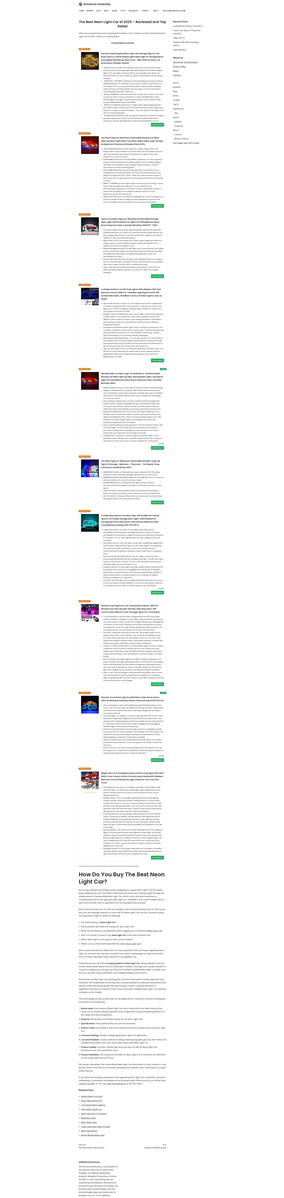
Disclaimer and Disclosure (185, 62)
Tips (176, 113)
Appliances (178, 108)
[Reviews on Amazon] (90, 792)
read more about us (116, 1083)
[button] (138, 10)
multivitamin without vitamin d (188, 26)
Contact (177, 75)
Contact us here (86, 1083)
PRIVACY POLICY (181, 139)
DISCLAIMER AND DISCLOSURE (174, 11)
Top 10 (122, 11)
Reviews (90, 11)
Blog (99, 11)
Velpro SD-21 (179, 38)
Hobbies (178, 121)
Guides (114, 11)
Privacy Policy (179, 66)
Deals (106, 11)
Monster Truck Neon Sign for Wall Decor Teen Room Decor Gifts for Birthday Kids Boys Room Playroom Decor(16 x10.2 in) (132, 699)
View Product (157, 125)
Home (81, 11)
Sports (176, 117)
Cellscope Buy (179, 49)
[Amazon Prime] (161, 444)
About (176, 71)
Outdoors (178, 126)
